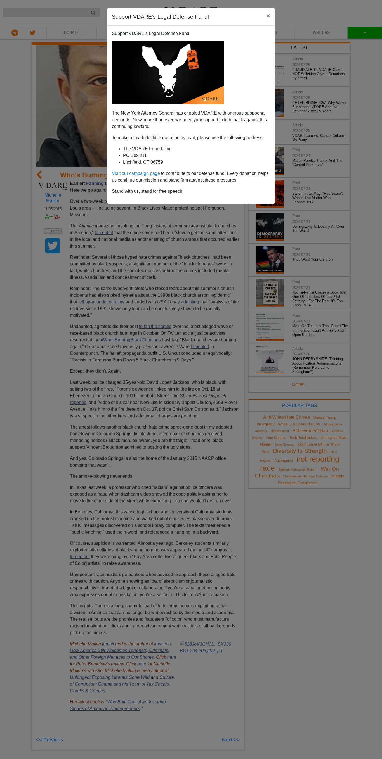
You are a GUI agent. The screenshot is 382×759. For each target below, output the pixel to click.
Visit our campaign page (136, 173)
